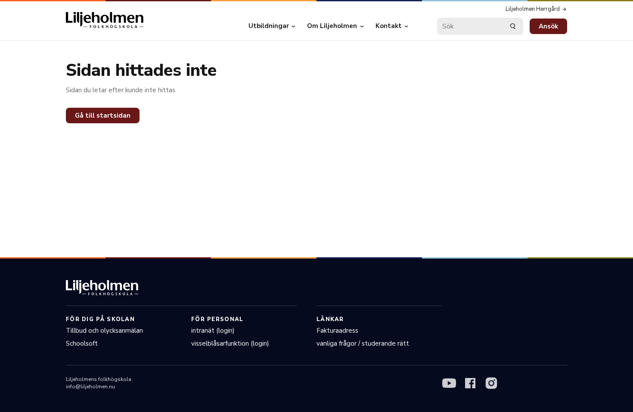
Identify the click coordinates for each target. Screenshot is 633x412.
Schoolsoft (82, 343)
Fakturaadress (337, 330)
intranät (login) (213, 330)
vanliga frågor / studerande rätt (362, 343)
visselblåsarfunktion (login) (230, 343)
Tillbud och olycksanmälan (104, 330)
